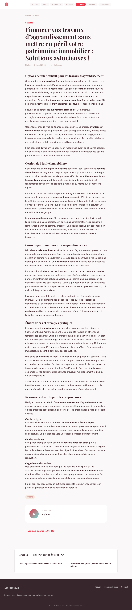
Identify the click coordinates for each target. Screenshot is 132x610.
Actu (45, 4)
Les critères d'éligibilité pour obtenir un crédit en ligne (91, 564)
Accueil (35, 4)
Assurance (56, 4)
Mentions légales (111, 587)
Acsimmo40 (11, 587)
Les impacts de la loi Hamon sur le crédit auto (41, 563)
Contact (124, 587)
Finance (92, 4)
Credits (81, 4)
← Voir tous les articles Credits (39, 531)
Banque (69, 4)
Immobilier (105, 4)
